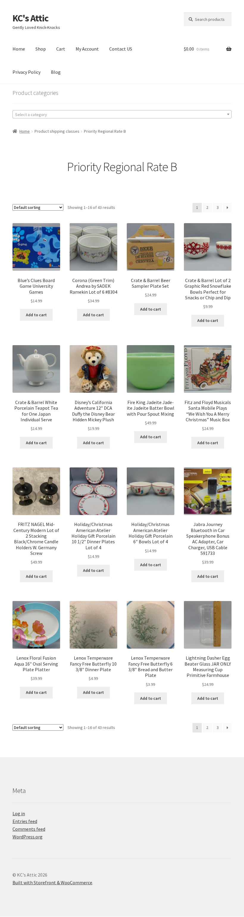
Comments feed (28, 829)
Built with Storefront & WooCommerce (52, 882)
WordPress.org (27, 837)
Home (18, 49)
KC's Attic (30, 18)
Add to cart (36, 314)
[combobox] (122, 114)
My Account (87, 49)
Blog (56, 72)
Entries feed (24, 821)
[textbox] (122, 114)
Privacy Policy (26, 72)
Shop (40, 49)
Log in (18, 813)
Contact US (120, 49)
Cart (60, 49)
